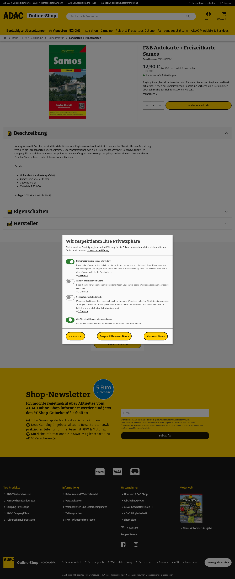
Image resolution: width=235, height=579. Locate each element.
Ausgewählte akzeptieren (114, 336)
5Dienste (82, 275)
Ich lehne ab (75, 336)
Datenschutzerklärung (98, 250)
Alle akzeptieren (155, 336)
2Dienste (82, 291)
